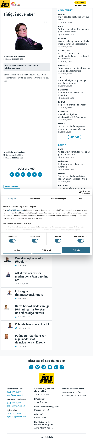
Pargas (61, 14)
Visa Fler (74, 137)
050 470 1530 (14, 413)
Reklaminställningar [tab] (58, 199)
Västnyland (64, 51)
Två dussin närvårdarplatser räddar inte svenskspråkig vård (72, 129)
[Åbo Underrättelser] (46, 378)
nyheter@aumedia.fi (16, 416)
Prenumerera (80, 2)
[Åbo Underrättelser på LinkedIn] (56, 367)
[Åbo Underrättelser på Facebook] (31, 367)
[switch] (35, 241)
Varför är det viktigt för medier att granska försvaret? (74, 32)
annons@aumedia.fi (16, 405)
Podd (61, 26)
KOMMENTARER (11, 186)
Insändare (63, 90)
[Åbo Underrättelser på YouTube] (50, 367)
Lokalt (61, 102)
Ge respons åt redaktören (15, 155)
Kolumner (63, 186)
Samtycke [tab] (12, 199)
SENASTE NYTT (65, 10)
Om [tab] (80, 199)
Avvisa (17, 250)
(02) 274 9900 (14, 392)
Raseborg (63, 112)
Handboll (63, 65)
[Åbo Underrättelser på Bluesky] (37, 367)
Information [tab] (35, 199)
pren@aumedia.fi (15, 395)
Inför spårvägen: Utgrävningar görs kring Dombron (72, 83)
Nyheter (62, 38)
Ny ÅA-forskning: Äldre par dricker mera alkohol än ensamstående (74, 44)
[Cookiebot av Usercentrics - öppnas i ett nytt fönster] (80, 192)
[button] (80, 5)
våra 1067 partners (16, 210)
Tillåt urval (46, 250)
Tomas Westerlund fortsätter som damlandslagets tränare (74, 71)
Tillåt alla (76, 250)
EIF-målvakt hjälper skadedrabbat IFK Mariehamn (72, 117)
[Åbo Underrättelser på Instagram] (43, 367)
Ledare (61, 124)
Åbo (60, 78)
